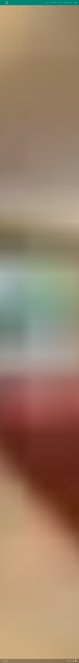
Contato (60, 2)
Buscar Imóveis (53, 2)
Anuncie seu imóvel (67, 2)
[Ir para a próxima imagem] (6, 661)
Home (47, 2)
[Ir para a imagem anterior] (4, 661)
